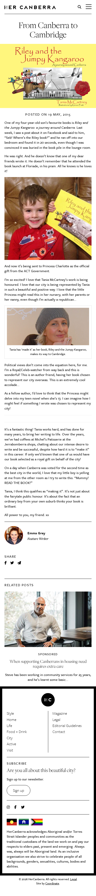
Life (9, 725)
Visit (10, 750)
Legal (56, 719)
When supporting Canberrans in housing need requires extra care (48, 663)
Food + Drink (17, 731)
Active (11, 744)
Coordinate (52, 883)
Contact (58, 731)
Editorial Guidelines (67, 725)
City (10, 738)
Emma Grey (36, 533)
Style (10, 713)
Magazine (59, 713)
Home (11, 719)
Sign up (18, 790)
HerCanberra (30, 7)
